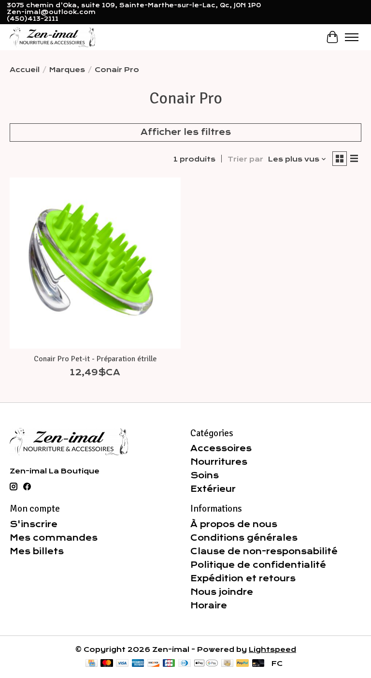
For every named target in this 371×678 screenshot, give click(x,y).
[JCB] (169, 663)
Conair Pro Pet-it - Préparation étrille (95, 359)
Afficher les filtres (186, 132)
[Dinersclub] (184, 663)
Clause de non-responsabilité (264, 551)
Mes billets (37, 551)
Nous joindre (221, 592)
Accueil (25, 70)
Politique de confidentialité (258, 565)
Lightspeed (272, 649)
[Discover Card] (153, 663)
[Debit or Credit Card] (258, 663)
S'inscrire (33, 524)
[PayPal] (242, 663)
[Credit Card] (92, 663)
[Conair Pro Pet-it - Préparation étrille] (95, 263)
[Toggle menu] (351, 37)
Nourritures (218, 462)
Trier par (245, 159)
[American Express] (138, 663)
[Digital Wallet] (206, 663)
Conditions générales (244, 538)
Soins (204, 475)
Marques (67, 70)
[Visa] (122, 663)
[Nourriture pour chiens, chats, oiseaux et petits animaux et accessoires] (52, 37)
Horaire (208, 605)
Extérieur (213, 489)
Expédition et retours (243, 578)
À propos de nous (233, 524)
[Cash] (227, 663)
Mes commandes (54, 538)
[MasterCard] (106, 663)
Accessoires (221, 448)
